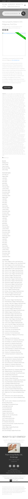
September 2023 (6, 235)
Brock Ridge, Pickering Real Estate (10, 404)
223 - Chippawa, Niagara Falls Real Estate (11, 115)
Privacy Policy (6, 478)
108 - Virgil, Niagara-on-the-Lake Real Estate (12, 268)
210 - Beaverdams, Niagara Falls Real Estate (11, 101)
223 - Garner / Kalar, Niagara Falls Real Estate (12, 319)
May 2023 (4, 242)
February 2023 (5, 247)
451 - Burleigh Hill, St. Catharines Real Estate (16, 130)
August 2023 (5, 237)
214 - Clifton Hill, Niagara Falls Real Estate (14, 106)
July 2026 (4, 178)
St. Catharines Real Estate (16, 151)
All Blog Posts (5, 162)
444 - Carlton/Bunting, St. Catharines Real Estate (12, 127)
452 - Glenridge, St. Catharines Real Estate (12, 360)
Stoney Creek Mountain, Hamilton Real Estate (13, 423)
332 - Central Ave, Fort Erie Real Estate (15, 120)
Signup (4, 1)
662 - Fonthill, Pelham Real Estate (10, 374)
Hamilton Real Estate (12, 149)
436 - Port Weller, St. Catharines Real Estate (12, 341)
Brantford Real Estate (20, 147)
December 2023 (6, 230)
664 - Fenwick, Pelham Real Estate (10, 378)
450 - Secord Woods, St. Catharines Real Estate (13, 357)
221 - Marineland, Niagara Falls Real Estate (12, 313)
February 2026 (5, 186)
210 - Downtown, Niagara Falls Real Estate (12, 282)
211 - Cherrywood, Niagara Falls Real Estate (16, 102)
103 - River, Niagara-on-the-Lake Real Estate (12, 265)
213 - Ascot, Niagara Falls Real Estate (10, 105)
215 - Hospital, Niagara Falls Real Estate (11, 294)
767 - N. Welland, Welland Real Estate (11, 383)
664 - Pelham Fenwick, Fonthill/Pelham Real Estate (16, 138)
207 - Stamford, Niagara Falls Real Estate (11, 277)
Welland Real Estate (7, 428)
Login (8, 1)
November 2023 (6, 232)
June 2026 (4, 180)
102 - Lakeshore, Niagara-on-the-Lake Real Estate (13, 263)
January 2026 (5, 188)
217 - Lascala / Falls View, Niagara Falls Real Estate (17, 109)
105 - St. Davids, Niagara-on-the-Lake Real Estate (12, 95)
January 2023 (5, 249)
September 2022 (6, 256)
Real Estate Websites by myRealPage (16, 478)
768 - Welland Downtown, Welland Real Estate (12, 141)
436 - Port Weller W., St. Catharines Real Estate (10, 123)
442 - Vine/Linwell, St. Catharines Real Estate (12, 345)
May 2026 (4, 181)
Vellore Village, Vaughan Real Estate (10, 427)
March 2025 (5, 206)
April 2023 (4, 244)
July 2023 (4, 239)
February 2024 (5, 227)
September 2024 (6, 214)
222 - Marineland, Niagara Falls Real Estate (12, 315)
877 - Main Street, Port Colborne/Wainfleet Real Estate (13, 145)
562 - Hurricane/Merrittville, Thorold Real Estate (13, 373)
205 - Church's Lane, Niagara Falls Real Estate (12, 270)
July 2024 (4, 218)
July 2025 (4, 199)
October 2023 (5, 233)
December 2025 (6, 190)
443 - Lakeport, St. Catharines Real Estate (12, 346)
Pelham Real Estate (15, 150)
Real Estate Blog (6, 168)
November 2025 (6, 192)
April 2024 (4, 223)
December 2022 (6, 251)
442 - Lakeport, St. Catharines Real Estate (16, 124)
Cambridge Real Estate (14, 148)
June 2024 (4, 220)
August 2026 (5, 176)
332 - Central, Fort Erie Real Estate (10, 331)
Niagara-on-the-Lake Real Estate (7, 150)
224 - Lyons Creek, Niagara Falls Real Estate (12, 322)
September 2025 (6, 195)
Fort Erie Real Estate (22, 148)
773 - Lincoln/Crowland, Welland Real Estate (16, 142)
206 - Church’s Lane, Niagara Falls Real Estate (12, 273)
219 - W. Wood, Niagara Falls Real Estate (12, 112)
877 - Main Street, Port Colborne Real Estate (12, 395)
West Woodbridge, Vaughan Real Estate (11, 430)
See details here (15, 60)
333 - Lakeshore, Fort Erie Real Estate (15, 121)
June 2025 (4, 200)
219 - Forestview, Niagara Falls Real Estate (12, 306)
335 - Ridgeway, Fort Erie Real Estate (13, 28)
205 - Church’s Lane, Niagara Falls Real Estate (12, 98)
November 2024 (6, 211)
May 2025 (4, 202)
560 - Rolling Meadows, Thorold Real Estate (16, 135)
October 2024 (5, 213)
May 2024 (4, 221)
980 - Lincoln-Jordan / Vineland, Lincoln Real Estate (14, 400)
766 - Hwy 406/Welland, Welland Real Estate (12, 381)
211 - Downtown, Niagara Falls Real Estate (12, 285)
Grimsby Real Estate (5, 149)
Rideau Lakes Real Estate (8, 151)
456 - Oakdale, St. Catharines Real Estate (12, 133)
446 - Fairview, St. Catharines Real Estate (16, 128)
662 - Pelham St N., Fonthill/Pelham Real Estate (12, 137)
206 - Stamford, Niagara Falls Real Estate (16, 99)
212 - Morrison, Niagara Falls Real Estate (11, 287)
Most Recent (5, 174)
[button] (10, 466)
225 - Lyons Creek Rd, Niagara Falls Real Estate (13, 324)
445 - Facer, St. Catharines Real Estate (11, 350)
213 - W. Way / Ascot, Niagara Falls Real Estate (13, 291)
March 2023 (5, 246)
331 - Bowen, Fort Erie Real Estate (10, 327)
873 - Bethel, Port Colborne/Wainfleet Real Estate (14, 390)
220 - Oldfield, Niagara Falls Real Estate (16, 113)
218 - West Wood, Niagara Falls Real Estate (12, 305)
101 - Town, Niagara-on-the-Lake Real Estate (13, 93)
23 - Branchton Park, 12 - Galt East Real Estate (13, 119)
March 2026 (5, 185)
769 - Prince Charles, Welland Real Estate (11, 387)
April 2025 (4, 204)
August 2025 (5, 197)
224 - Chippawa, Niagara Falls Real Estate (16, 116)
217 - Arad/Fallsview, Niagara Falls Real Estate (13, 301)
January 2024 (5, 228)
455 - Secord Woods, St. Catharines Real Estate (13, 362)
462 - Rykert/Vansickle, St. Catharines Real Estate (13, 369)
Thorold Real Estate (15, 152)
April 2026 (4, 183)
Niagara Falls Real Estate (19, 149)
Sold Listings (5, 169)
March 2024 (5, 225)
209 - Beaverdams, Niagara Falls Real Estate (12, 279)
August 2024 (5, 216)
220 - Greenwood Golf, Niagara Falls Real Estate (13, 310)
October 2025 (5, 193)
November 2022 (6, 253)
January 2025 (5, 209)
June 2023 (4, 240)
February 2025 (5, 207)
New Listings (5, 164)
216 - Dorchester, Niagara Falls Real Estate (11, 108)
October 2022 (5, 254)
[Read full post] (14, 45)
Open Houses (5, 166)
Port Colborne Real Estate (8, 418)
